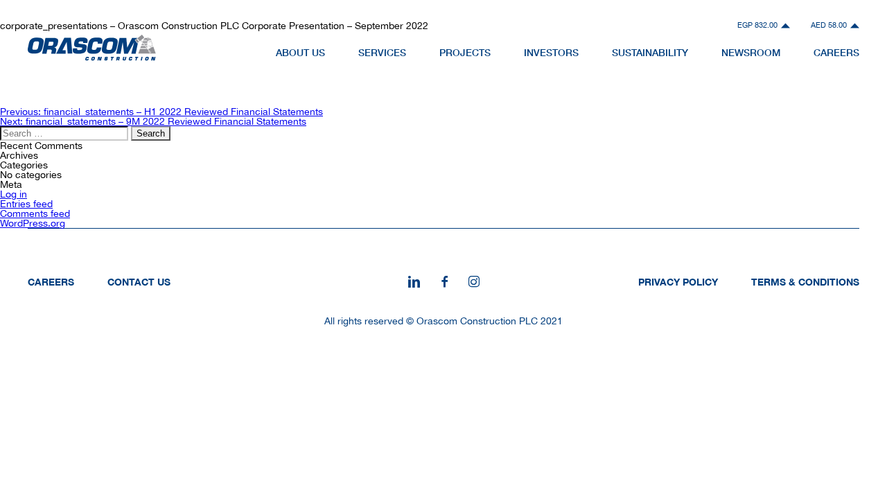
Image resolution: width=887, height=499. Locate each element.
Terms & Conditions (805, 282)
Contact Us (138, 282)
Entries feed (26, 203)
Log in (13, 194)
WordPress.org (32, 223)
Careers (51, 282)
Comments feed (35, 213)
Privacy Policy (678, 282)
